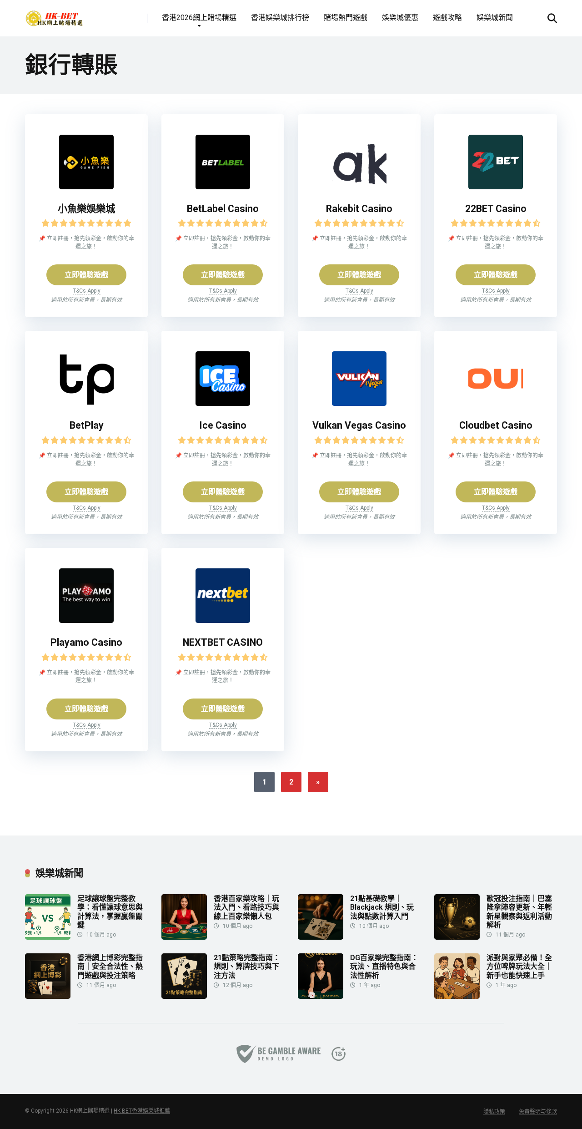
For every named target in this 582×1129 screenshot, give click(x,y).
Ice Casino (222, 425)
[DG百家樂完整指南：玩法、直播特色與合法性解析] (320, 996)
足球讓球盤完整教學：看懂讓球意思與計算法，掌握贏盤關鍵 (110, 911)
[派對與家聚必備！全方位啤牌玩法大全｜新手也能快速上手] (457, 996)
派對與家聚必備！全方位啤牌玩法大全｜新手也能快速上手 (519, 966)
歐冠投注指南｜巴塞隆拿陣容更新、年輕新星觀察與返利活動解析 (519, 911)
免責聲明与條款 (538, 1112)
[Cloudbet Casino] (495, 403)
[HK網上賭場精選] (54, 14)
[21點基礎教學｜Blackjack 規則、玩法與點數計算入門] (320, 937)
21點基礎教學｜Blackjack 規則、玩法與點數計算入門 (382, 907)
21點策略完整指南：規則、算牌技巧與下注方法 (247, 966)
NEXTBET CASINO (223, 642)
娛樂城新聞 (495, 17)
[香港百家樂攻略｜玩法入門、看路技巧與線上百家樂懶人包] (184, 937)
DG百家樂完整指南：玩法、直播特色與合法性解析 (384, 966)
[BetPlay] (86, 403)
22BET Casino (496, 208)
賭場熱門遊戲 (345, 17)
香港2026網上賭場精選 (199, 17)
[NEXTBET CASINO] (223, 620)
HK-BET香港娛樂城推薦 (142, 1111)
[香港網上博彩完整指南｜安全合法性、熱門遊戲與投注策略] (47, 996)
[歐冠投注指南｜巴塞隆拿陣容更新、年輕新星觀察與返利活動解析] (457, 937)
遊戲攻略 (447, 17)
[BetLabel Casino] (223, 186)
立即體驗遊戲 (86, 274)
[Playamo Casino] (86, 620)
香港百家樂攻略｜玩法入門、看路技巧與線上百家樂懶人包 (246, 907)
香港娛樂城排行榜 (280, 17)
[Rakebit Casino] (359, 186)
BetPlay (87, 425)
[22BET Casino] (495, 186)
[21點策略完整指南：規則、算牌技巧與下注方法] (184, 996)
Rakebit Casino (359, 208)
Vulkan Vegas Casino (359, 425)
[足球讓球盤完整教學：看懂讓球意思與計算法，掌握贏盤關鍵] (47, 937)
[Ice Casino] (223, 403)
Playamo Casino (86, 642)
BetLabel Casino (223, 208)
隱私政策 (494, 1112)
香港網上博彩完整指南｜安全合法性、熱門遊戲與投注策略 (110, 966)
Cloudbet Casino (495, 425)
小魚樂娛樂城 (86, 208)
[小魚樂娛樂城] (86, 186)
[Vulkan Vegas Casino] (359, 403)
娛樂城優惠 (400, 17)
